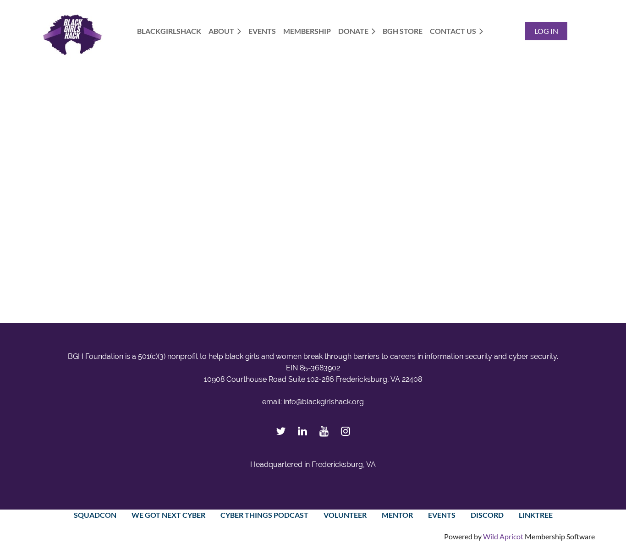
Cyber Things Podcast (264, 514)
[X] (280, 431)
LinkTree (536, 514)
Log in (546, 31)
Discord (487, 514)
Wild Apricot (503, 536)
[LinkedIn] (302, 431)
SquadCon (95, 514)
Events (442, 514)
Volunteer (345, 514)
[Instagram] (345, 431)
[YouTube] (323, 431)
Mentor (397, 514)
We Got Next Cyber (168, 514)
